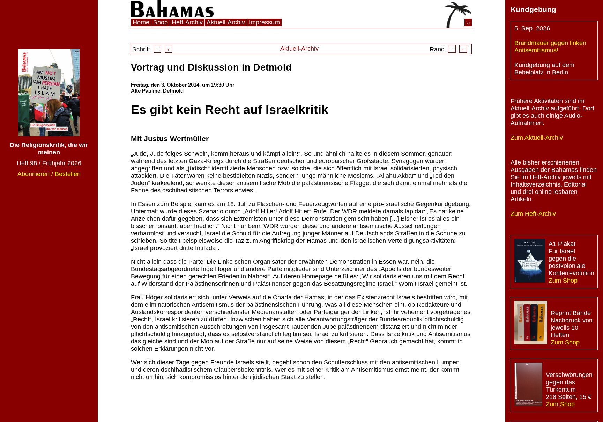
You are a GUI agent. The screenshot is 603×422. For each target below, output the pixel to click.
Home (141, 22)
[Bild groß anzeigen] (49, 134)
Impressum (264, 22)
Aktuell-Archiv (226, 22)
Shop (160, 22)
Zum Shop (563, 280)
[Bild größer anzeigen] (529, 261)
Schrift (151, 49)
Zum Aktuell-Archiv (537, 137)
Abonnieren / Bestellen (49, 173)
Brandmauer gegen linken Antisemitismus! (550, 46)
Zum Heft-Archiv (533, 213)
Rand (447, 49)
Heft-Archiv (187, 22)
